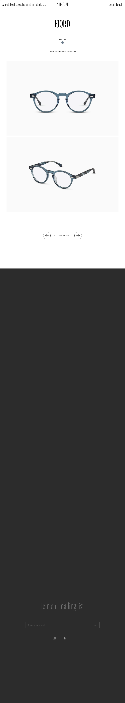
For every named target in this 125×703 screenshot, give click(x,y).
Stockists (41, 4)
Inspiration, (28, 4)
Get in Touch (116, 4)
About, (6, 4)
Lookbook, (16, 4)
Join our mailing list (62, 606)
